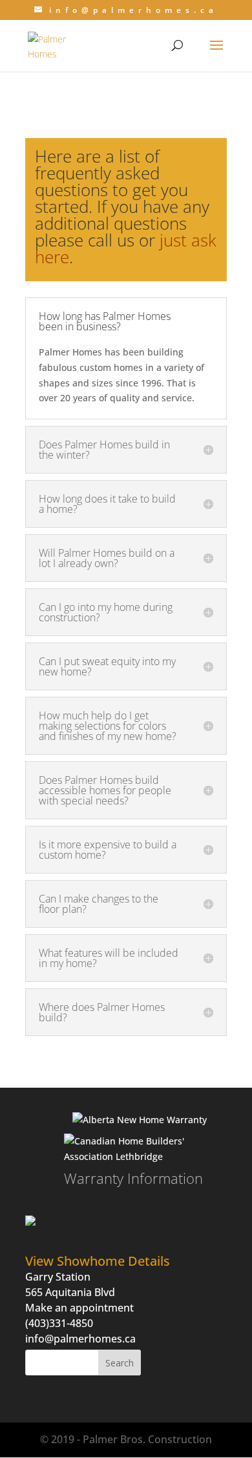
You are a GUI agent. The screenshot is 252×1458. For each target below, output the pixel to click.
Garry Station (57, 1277)
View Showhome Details (97, 1261)
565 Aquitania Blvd (70, 1292)
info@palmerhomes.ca (80, 1339)
